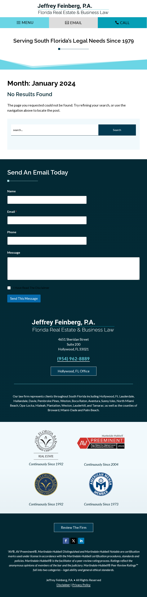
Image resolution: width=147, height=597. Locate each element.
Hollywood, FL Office (74, 371)
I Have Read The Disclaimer (31, 287)
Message (13, 252)
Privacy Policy (81, 584)
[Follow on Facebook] (66, 541)
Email (76, 22)
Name (11, 191)
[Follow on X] (73, 541)
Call (125, 22)
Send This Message (24, 298)
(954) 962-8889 (73, 358)
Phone (11, 232)
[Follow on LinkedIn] (81, 541)
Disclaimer (63, 584)
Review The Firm (73, 527)
